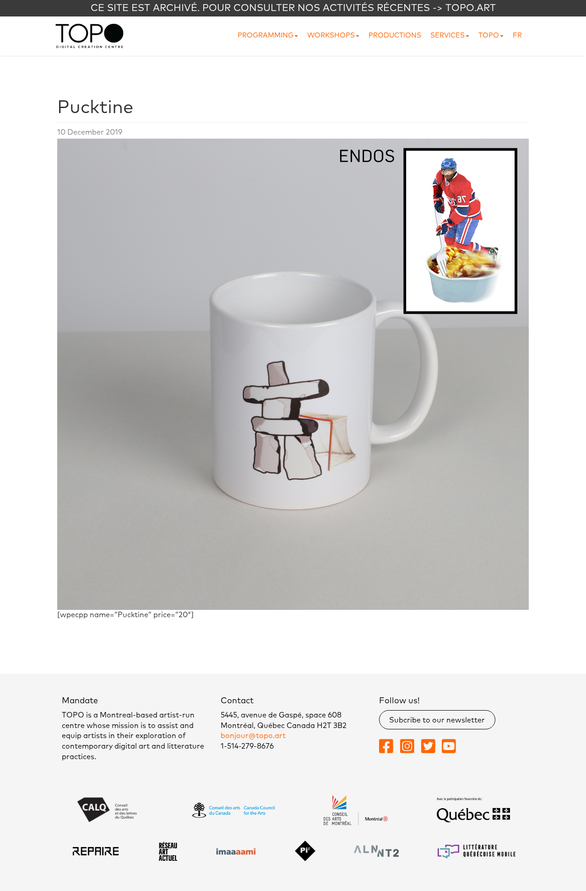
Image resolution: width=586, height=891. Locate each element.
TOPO (488, 35)
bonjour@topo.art (253, 735)
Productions (395, 35)
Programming (265, 35)
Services (447, 35)
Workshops (331, 35)
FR (517, 35)
